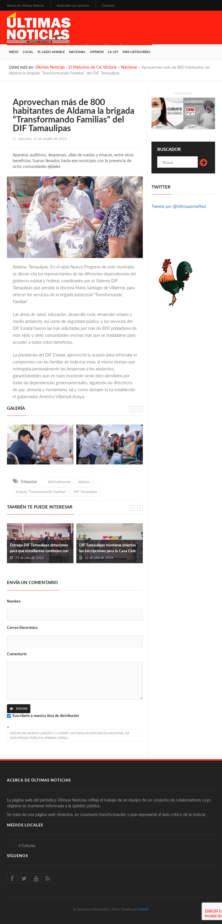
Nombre (14, 601)
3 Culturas (27, 845)
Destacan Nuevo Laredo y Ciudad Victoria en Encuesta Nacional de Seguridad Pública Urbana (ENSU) (70, 735)
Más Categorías (136, 52)
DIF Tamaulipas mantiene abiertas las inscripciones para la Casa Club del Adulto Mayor (51, 551)
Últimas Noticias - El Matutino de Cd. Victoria (75, 67)
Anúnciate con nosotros (73, 5)
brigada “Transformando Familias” (41, 491)
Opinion (96, 52)
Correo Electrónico (22, 628)
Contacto (108, 5)
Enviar (21, 708)
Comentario (17, 654)
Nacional (77, 52)
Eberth (144, 909)
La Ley (113, 52)
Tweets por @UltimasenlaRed (178, 206)
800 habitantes (59, 482)
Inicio (13, 52)
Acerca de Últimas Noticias (25, 5)
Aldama (84, 482)
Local (28, 52)
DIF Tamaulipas (85, 491)
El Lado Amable (51, 52)
